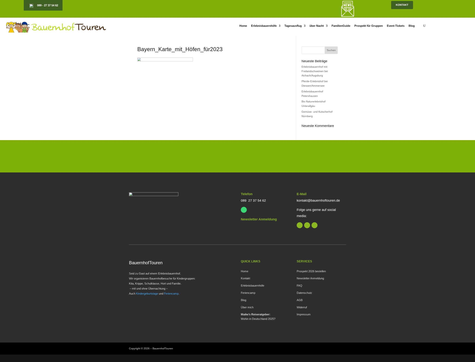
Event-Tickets (395, 26)
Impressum (304, 314)
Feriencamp (171, 293)
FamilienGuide (341, 26)
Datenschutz (304, 292)
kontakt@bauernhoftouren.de (318, 200)
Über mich (247, 307)
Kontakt (245, 278)
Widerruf (302, 307)
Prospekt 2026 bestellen (311, 271)
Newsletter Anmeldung (259, 219)
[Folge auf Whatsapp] (244, 210)
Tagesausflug (293, 26)
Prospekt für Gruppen (368, 26)
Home (243, 26)
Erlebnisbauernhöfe (264, 26)
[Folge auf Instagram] (295, 5)
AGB (300, 300)
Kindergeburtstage (147, 293)
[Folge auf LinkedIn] (289, 5)
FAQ (299, 285)
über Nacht (316, 26)
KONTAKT (402, 4)
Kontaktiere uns (321, 157)
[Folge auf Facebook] (302, 5)
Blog (412, 26)
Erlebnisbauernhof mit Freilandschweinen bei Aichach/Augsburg (315, 71)
